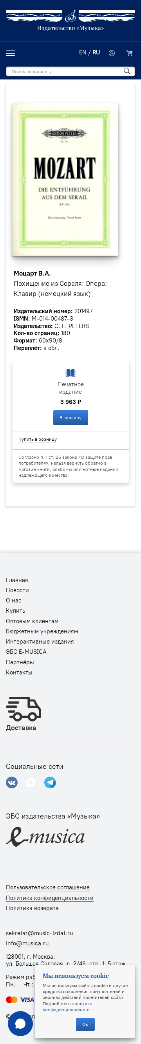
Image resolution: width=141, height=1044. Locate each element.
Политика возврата (32, 908)
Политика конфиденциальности (50, 898)
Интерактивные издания (40, 641)
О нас (14, 600)
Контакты (19, 672)
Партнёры (20, 662)
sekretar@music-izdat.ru (39, 933)
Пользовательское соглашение (48, 887)
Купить (15, 610)
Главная (17, 580)
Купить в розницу (37, 439)
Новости (17, 590)
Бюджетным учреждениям (42, 631)
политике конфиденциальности (67, 1006)
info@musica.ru (27, 943)
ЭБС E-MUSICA (26, 651)
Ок (85, 1024)
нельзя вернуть (67, 463)
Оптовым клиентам (32, 621)
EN (83, 52)
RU (96, 52)
